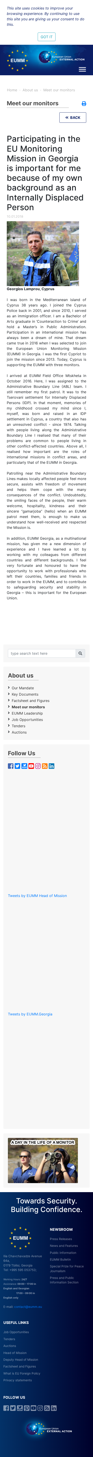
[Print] (84, 104)
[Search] (80, 653)
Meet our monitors (59, 90)
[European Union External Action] (47, 1428)
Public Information (63, 1253)
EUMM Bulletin (60, 1259)
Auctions (19, 732)
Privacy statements (17, 1380)
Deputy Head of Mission (20, 1359)
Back (74, 117)
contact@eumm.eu (28, 1307)
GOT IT (47, 37)
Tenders (18, 726)
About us (30, 90)
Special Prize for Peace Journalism (67, 1268)
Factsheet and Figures (30, 700)
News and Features (64, 1246)
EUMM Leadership (27, 713)
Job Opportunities (16, 1332)
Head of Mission (15, 1353)
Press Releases (61, 1239)
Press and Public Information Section (64, 1280)
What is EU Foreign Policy (21, 1373)
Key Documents (25, 694)
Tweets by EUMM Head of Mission (37, 895)
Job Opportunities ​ (28, 719)
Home (12, 90)
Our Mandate (23, 688)
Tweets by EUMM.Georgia (30, 1014)
